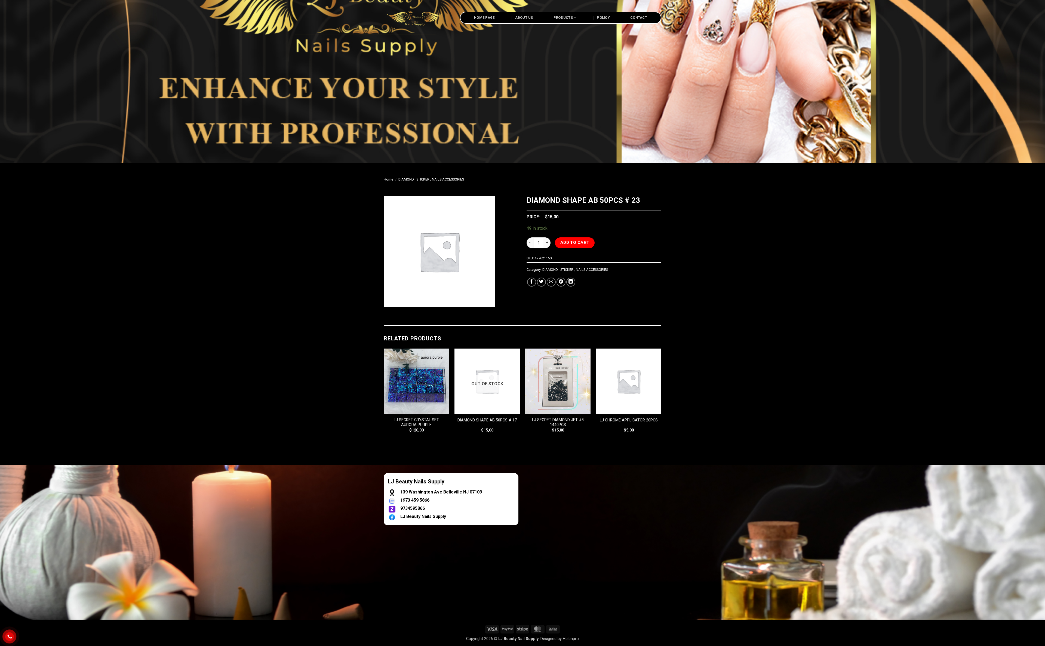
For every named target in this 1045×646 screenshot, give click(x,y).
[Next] (661, 395)
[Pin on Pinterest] (561, 282)
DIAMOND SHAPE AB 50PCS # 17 (487, 420)
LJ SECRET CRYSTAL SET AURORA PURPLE (416, 422)
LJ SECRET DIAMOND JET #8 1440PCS (558, 422)
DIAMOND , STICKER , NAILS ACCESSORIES (431, 179)
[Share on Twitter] (541, 282)
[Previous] (384, 395)
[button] (391, 300)
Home (388, 179)
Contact (638, 17)
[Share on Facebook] (531, 282)
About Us (524, 17)
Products (563, 17)
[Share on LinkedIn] (570, 282)
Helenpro (571, 638)
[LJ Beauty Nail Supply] (418, 17)
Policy (603, 17)
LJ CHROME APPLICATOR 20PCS (629, 420)
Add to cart (574, 242)
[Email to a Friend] (551, 282)
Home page (484, 17)
